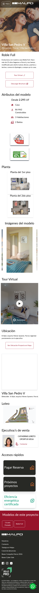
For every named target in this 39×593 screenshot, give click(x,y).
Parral (15, 48)
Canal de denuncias (9, 551)
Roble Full (19, 524)
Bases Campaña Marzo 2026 (12, 554)
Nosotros (5, 541)
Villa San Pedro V (28, 48)
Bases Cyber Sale (8, 557)
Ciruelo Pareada (8, 524)
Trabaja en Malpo (8, 547)
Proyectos (6, 48)
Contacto (5, 544)
